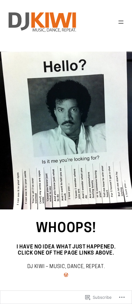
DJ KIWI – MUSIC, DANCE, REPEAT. (66, 266)
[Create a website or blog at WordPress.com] (66, 276)
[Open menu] (121, 22)
